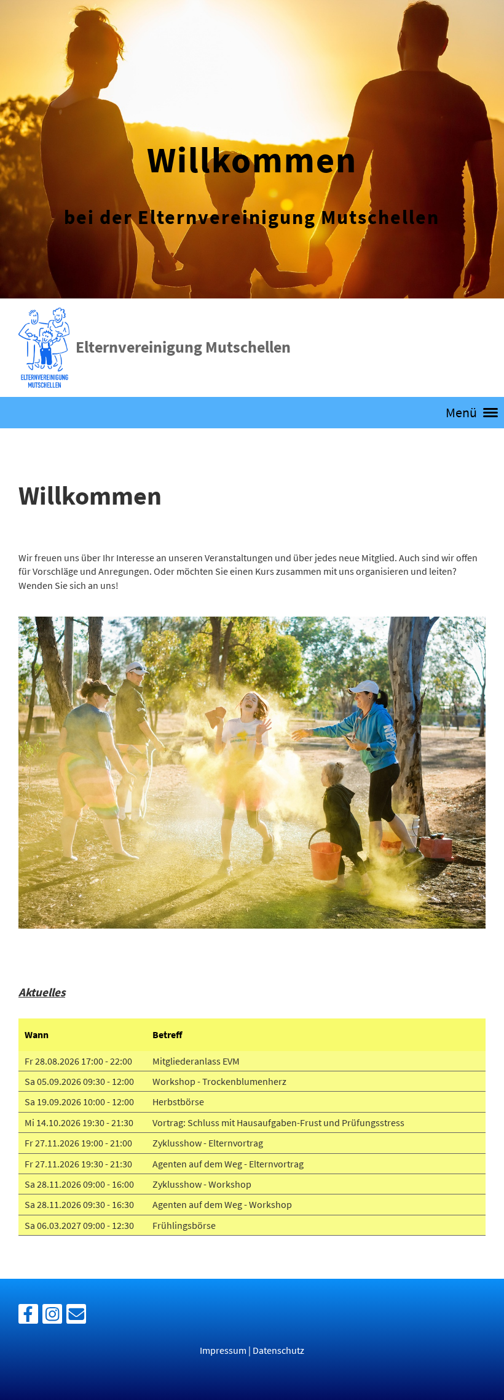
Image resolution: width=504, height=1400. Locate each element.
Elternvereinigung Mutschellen (183, 347)
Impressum (223, 1350)
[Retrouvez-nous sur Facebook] (28, 1317)
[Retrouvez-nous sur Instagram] (52, 1317)
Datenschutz (278, 1350)
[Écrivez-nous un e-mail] (76, 1317)
